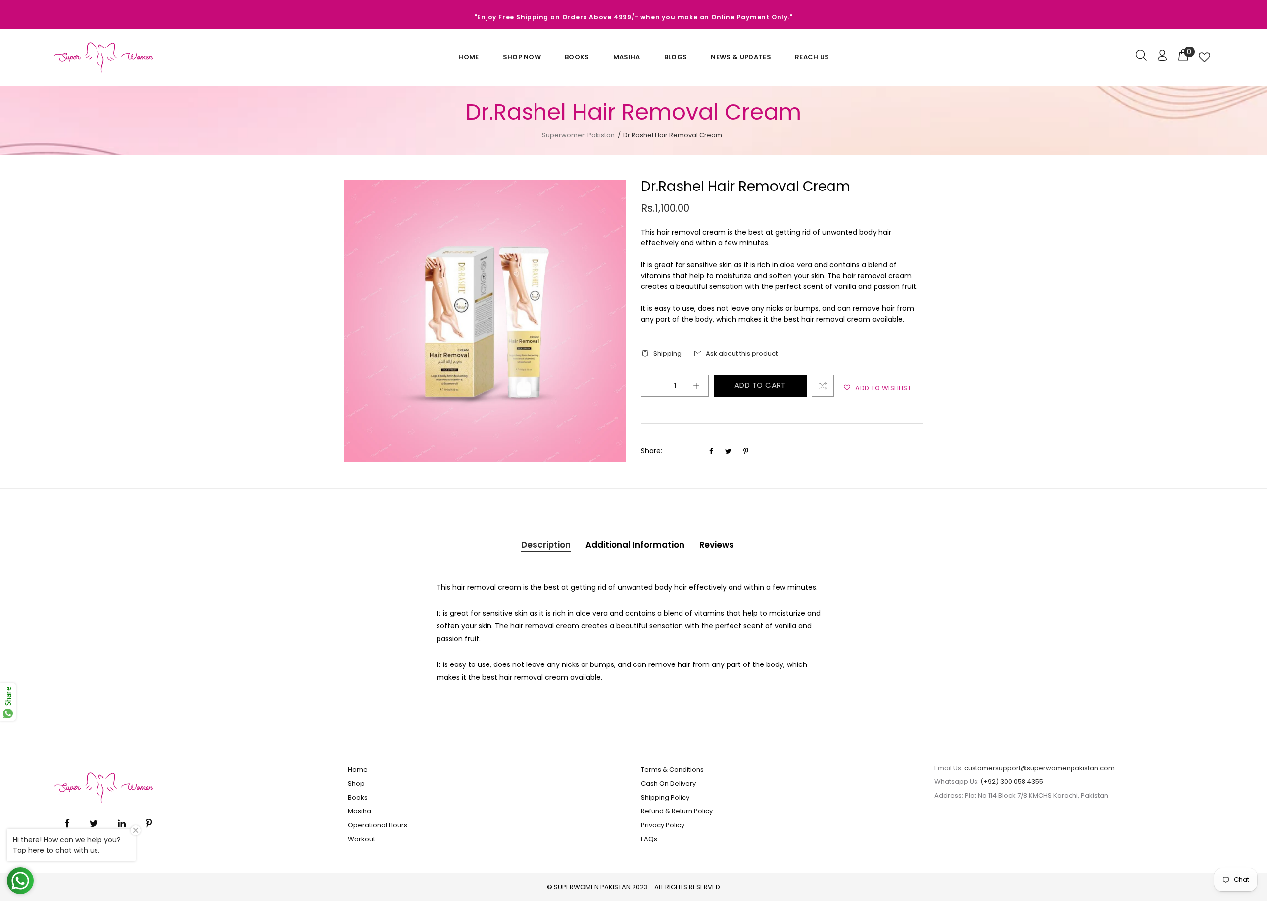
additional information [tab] (634, 545)
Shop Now (522, 57)
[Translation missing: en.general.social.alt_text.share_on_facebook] (712, 451)
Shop (356, 783)
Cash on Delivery (668, 783)
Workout (361, 839)
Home (468, 57)
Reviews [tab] (716, 545)
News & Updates (741, 57)
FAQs (649, 839)
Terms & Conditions (672, 769)
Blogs (675, 57)
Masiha (626, 57)
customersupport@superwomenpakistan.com (1039, 768)
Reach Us (812, 57)
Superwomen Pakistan (578, 135)
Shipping (667, 353)
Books (577, 57)
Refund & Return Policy (677, 811)
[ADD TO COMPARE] (823, 386)
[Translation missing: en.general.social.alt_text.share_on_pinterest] (745, 451)
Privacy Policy (662, 825)
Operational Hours (377, 825)
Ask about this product (742, 353)
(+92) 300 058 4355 (1011, 781)
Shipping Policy (665, 797)
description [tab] (546, 545)
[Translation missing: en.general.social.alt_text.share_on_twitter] (729, 451)
